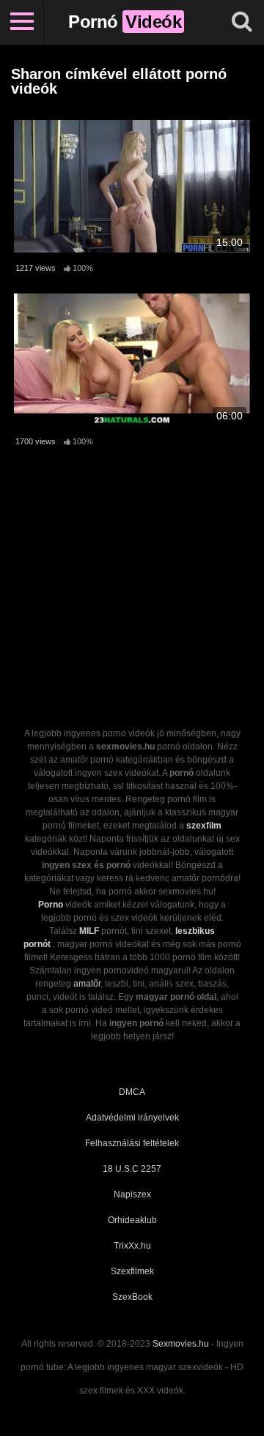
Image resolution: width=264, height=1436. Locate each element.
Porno (50, 905)
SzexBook (132, 1297)
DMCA (132, 1092)
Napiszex (132, 1194)
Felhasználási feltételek (132, 1143)
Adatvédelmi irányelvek (132, 1117)
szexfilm (203, 825)
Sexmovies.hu (181, 1344)
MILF (89, 931)
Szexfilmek (132, 1271)
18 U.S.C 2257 (132, 1169)
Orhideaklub (132, 1220)
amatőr (86, 984)
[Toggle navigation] (22, 22)
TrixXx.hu (132, 1246)
